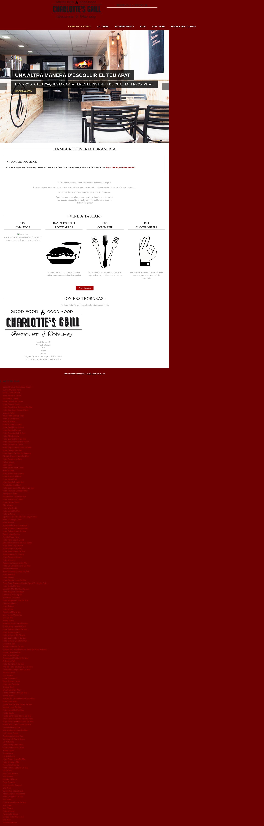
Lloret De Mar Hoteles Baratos (16, 589)
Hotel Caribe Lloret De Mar (14, 638)
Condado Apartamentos (13, 745)
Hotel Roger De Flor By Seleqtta (17, 453)
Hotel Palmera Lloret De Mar (15, 491)
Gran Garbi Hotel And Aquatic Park (18, 719)
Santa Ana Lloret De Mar (13, 646)
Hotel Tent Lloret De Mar (13, 664)
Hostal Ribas (8, 621)
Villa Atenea (8, 776)
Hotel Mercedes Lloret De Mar (16, 571)
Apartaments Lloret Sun (13, 736)
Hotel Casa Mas (10, 701)
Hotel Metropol (9, 560)
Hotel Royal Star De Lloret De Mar (17, 407)
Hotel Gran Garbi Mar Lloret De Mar (18, 488)
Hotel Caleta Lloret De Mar (14, 531)
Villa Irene (7, 799)
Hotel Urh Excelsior (11, 684)
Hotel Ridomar (9, 574)
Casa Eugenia (9, 782)
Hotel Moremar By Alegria (14, 635)
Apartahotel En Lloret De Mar (15, 658)
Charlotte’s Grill (79, 26)
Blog (143, 26)
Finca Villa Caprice (11, 765)
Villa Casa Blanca (10, 773)
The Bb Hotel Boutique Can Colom (18, 667)
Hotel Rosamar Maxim (12, 557)
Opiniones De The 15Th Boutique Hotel (20, 517)
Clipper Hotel (8, 687)
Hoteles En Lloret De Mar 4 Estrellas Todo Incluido (24, 649)
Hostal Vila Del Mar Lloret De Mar (17, 704)
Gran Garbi (8, 465)
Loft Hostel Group (10, 733)
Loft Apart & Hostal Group (14, 739)
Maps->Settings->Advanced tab (120, 167)
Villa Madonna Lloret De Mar (15, 730)
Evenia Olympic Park (12, 390)
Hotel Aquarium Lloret (12, 424)
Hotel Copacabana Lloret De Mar (17, 447)
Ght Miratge (8, 505)
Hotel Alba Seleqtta (11, 436)
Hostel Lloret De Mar (12, 652)
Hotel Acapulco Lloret (12, 476)
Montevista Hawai (10, 398)
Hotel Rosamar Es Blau (13, 499)
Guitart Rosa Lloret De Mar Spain (17, 543)
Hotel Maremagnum (11, 632)
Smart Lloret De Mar (11, 690)
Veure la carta (23, 91)
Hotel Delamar (9, 514)
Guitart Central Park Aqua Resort (17, 387)
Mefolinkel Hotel (10, 822)
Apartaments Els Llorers (13, 554)
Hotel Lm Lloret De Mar (13, 796)
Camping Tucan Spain (12, 595)
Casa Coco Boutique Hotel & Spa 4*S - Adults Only (25, 583)
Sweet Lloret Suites (11, 534)
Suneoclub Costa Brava (13, 791)
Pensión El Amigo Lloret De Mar (16, 670)
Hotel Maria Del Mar (11, 586)
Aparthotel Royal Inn (11, 612)
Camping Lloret (9, 603)
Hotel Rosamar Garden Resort (16, 442)
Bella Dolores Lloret (11, 681)
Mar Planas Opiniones (12, 615)
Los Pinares (8, 675)
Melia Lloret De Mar (11, 393)
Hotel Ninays (8, 577)
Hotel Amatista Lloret (12, 395)
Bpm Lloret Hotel (10, 494)
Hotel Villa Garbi (10, 508)
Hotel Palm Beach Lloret (13, 540)
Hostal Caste (8, 713)
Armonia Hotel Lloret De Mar (15, 623)
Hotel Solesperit (9, 678)
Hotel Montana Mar (11, 762)
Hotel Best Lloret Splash (13, 427)
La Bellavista (8, 742)
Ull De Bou (7, 771)
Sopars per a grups (183, 26)
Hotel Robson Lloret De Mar (15, 629)
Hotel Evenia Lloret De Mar (14, 439)
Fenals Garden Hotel (12, 485)
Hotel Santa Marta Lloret (13, 473)
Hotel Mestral (8, 811)
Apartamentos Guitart (12, 548)
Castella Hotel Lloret (11, 727)
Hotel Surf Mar (9, 421)
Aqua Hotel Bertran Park (13, 416)
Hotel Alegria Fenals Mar (13, 482)
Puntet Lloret (8, 750)
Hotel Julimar (8, 606)
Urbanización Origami (12, 785)
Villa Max (7, 820)
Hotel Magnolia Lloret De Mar (15, 600)
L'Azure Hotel (8, 413)
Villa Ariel (7, 788)
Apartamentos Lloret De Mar (15, 563)
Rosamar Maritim (10, 569)
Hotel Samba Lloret (11, 404)
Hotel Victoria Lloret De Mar (15, 641)
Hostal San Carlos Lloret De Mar (17, 724)
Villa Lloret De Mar (11, 655)
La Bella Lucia (9, 756)
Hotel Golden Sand (11, 502)
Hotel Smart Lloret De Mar (14, 759)
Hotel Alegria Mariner (12, 430)
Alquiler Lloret (9, 672)
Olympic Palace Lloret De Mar (16, 456)
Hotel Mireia (8, 609)
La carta (103, 26)
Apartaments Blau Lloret (13, 747)
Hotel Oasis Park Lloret (13, 401)
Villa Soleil (7, 805)
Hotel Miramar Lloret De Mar (15, 528)
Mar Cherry (8, 808)
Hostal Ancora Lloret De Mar (15, 693)
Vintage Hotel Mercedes (13, 817)
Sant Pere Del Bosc (11, 597)
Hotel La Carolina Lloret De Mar (16, 566)
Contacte (158, 26)
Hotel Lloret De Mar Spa (13, 710)
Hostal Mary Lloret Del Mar (14, 626)
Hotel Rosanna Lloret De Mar (15, 768)
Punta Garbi (8, 753)
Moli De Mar (8, 618)
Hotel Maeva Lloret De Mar (14, 802)
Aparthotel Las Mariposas (14, 794)
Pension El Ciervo (10, 814)
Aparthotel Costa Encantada (15, 525)
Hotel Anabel (8, 470)
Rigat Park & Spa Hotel (13, 545)
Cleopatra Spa (9, 644)
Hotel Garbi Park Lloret (13, 445)
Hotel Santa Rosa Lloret (13, 468)
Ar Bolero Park (9, 661)
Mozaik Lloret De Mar (12, 707)
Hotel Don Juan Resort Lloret (15, 410)
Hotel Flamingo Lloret (12, 520)
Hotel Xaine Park (10, 479)
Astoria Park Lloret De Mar (14, 496)
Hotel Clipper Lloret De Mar (15, 580)
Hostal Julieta (8, 696)
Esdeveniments (124, 26)
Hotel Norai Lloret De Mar (14, 551)
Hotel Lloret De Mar (11, 511)
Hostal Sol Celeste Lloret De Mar (17, 716)
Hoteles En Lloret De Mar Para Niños (19, 698)
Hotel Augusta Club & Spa (14, 433)
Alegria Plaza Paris (11, 537)
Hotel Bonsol (8, 522)
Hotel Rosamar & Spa (12, 459)
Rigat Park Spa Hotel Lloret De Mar (18, 721)
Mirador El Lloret (10, 779)
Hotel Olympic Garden (12, 450)
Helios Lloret (8, 462)
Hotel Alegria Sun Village (13, 592)
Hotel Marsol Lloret (11, 419)
